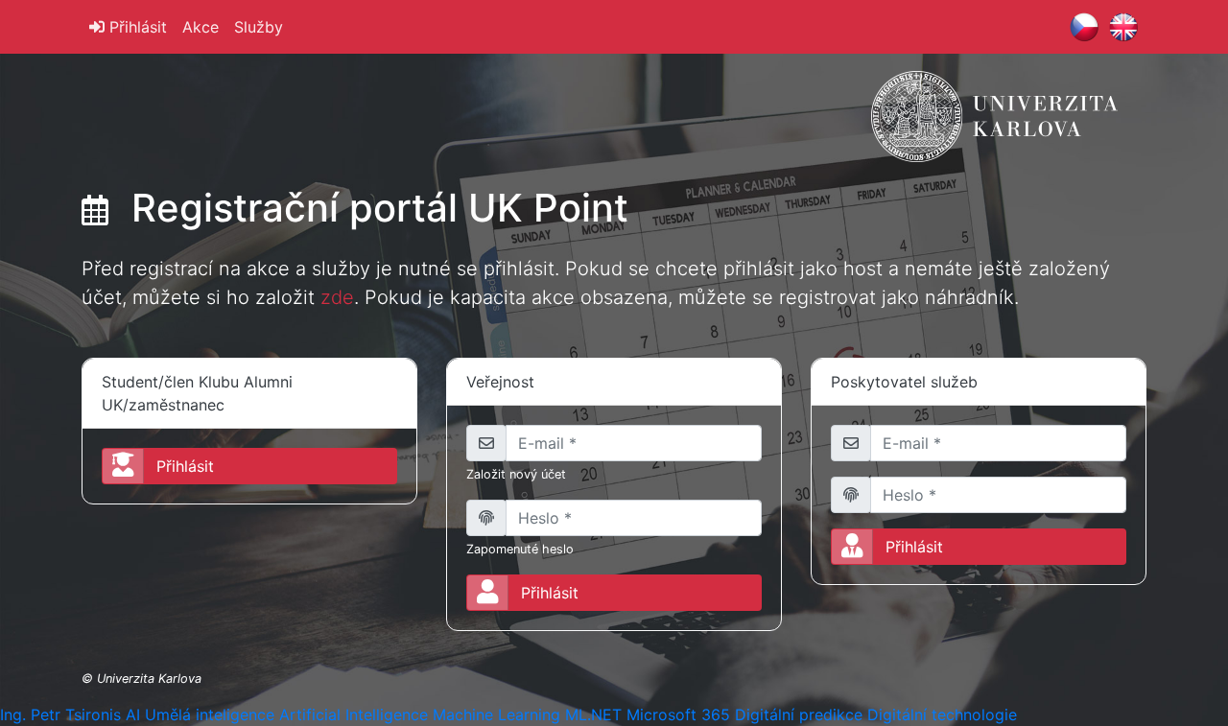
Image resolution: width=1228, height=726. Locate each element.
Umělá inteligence (209, 714)
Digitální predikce (798, 714)
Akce (200, 26)
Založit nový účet (516, 474)
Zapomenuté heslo (520, 549)
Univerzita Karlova (149, 678)
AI (133, 714)
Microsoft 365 (678, 714)
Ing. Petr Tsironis (60, 714)
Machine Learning (496, 714)
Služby (258, 26)
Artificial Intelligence (353, 714)
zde (337, 297)
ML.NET (593, 714)
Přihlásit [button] (185, 466)
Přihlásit (136, 26)
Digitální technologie (942, 714)
